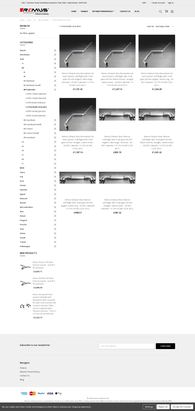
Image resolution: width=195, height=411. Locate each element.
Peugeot (23, 220)
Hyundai (23, 189)
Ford (22, 181)
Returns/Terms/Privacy (103, 11)
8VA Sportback (29, 120)
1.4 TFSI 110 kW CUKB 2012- (36, 94)
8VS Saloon (28, 128)
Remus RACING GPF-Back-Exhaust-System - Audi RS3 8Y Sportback (44, 281)
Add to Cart (77, 58)
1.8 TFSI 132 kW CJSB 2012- (35, 115)
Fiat (21, 176)
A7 (23, 155)
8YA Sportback (29, 137)
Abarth (23, 50)
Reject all (163, 406)
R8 (23, 159)
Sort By (150, 26)
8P (25, 76)
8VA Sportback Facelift (32, 124)
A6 (23, 150)
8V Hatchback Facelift (32, 85)
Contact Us (125, 11)
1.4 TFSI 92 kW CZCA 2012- (36, 107)
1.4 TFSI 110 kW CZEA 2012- (36, 98)
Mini (22, 211)
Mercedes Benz (26, 207)
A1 (23, 63)
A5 (23, 146)
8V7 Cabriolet (29, 89)
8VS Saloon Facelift (31, 133)
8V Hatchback (29, 81)
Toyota (23, 242)
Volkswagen (25, 246)
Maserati (23, 198)
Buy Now (77, 64)
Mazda (23, 203)
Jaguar (23, 194)
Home (73, 11)
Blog (137, 11)
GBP (144, 2)
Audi (22, 59)
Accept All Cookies (182, 406)
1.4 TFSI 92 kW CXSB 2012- (35, 102)
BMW (22, 168)
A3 (23, 68)
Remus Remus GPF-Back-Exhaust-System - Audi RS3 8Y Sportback (44, 265)
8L (24, 72)
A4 (23, 142)
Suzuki (22, 237)
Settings (149, 406)
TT (23, 163)
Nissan (22, 216)
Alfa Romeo (25, 54)
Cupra (22, 172)
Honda (23, 185)
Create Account (158, 2)
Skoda (22, 233)
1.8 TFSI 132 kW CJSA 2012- (35, 111)
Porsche (23, 224)
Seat (22, 229)
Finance (84, 11)
